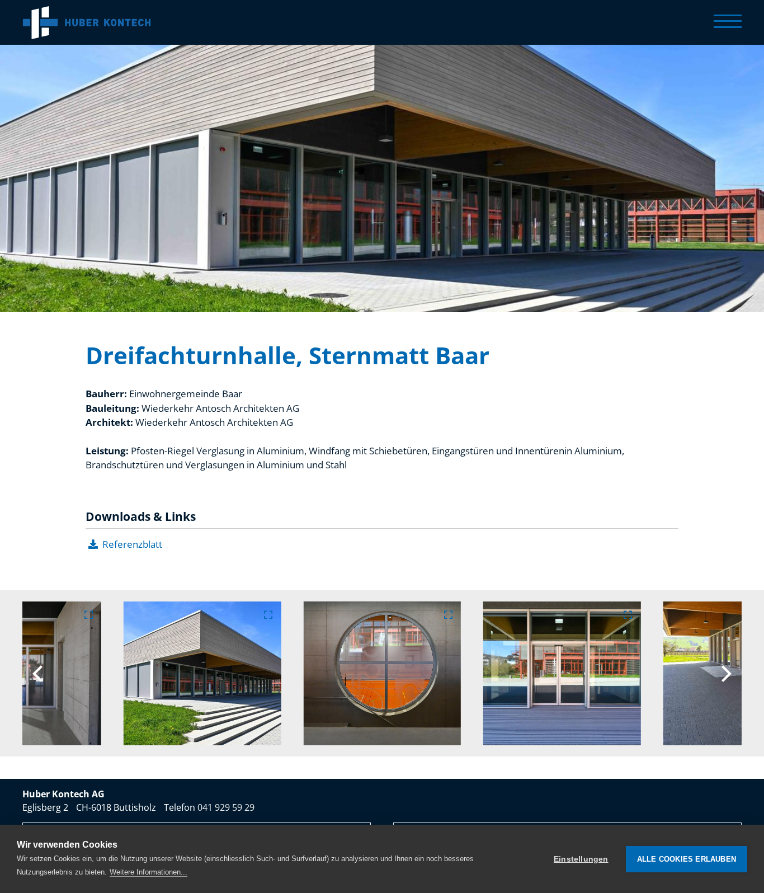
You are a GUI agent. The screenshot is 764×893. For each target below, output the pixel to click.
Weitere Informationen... (148, 872)
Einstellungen (581, 859)
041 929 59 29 (225, 807)
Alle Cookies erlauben (686, 859)
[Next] (725, 673)
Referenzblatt (132, 544)
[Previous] (39, 673)
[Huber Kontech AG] (86, 22)
